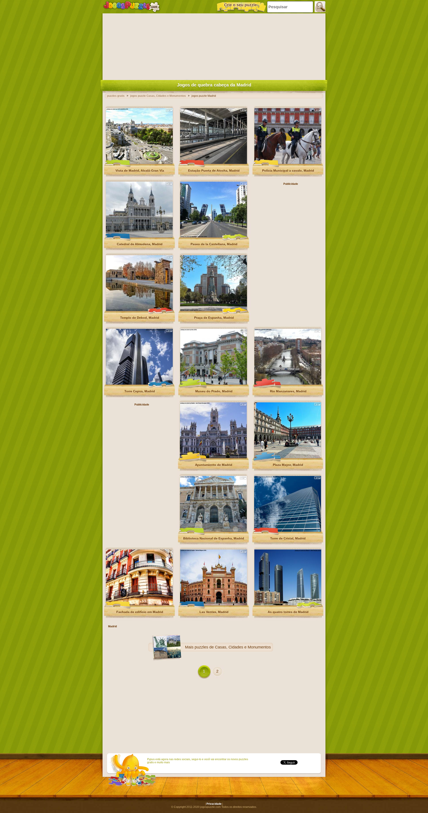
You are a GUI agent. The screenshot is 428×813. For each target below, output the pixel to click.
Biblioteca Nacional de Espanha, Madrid (213, 538)
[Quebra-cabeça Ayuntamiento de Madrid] (213, 457)
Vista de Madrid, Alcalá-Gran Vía (139, 170)
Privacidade (214, 803)
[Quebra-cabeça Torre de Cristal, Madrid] (287, 530)
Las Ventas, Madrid (214, 612)
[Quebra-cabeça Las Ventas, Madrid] (213, 604)
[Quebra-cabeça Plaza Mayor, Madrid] (287, 457)
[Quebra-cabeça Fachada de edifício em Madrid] (139, 604)
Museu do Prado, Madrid (214, 391)
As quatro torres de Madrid (288, 612)
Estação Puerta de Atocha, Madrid (214, 170)
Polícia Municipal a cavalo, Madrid (288, 170)
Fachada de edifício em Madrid (139, 612)
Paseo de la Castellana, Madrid (214, 244)
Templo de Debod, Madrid (139, 317)
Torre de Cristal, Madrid (288, 538)
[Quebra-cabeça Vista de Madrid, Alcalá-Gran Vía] (139, 163)
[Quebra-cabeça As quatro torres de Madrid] (287, 604)
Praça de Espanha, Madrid (214, 317)
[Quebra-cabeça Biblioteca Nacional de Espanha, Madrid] (213, 530)
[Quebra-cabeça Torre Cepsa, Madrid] (139, 383)
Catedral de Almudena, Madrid (140, 244)
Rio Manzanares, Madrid (288, 391)
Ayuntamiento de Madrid (213, 465)
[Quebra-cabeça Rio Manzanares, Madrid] (287, 383)
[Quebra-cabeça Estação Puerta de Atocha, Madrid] (213, 163)
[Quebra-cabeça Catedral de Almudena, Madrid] (139, 236)
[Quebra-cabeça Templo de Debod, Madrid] (139, 310)
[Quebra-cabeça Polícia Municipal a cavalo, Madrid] (287, 163)
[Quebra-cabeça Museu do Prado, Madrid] (213, 383)
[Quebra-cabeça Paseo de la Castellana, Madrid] (213, 236)
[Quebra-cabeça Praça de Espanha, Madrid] (213, 310)
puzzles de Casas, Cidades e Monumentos (233, 647)
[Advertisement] (214, 45)
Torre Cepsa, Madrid (139, 391)
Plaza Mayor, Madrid (288, 465)
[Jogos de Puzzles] (131, 6)
